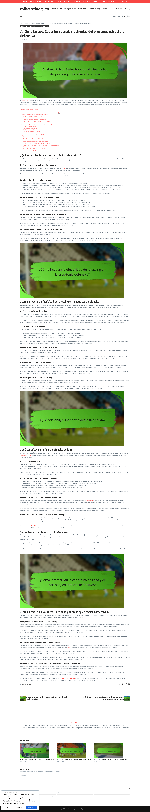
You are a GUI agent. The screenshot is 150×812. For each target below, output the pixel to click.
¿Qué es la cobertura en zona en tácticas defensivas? (34, 114)
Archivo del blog (94, 9)
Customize (7, 807)
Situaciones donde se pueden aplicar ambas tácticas (34, 148)
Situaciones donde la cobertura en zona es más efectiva (35, 123)
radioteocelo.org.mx (34, 9)
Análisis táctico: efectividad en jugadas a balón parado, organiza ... (74, 759)
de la (69, 647)
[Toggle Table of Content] (58, 112)
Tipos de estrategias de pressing (30, 128)
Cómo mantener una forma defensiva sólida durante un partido (36, 143)
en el (63, 168)
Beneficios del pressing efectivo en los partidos (33, 129)
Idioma (103, 9)
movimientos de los (25, 455)
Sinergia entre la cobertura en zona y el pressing (33, 146)
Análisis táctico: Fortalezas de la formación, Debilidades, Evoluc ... (37, 759)
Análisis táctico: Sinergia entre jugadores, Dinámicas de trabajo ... (111, 759)
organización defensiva (68, 678)
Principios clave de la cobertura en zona (31, 118)
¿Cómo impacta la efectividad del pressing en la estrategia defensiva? (38, 124)
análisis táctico (26, 100)
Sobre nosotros (57, 9)
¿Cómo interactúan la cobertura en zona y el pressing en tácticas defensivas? (40, 145)
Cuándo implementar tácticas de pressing (32, 133)
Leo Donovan (75, 722)
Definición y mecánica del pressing (30, 126)
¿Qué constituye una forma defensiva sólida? (32, 135)
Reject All (19, 807)
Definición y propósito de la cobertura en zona (33, 116)
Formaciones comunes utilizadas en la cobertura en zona (35, 119)
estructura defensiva (33, 525)
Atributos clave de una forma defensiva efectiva (33, 138)
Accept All (30, 807)
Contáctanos (82, 9)
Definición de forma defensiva (29, 136)
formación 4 (89, 500)
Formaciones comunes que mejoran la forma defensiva (35, 140)
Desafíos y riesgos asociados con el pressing (32, 131)
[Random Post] (124, 16)
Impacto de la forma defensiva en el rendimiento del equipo (35, 141)
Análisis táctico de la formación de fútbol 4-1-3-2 (36, 23)
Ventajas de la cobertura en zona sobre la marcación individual (36, 121)
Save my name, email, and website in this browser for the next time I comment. (44, 797)
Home (21, 23)
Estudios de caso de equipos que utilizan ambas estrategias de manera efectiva (40, 150)
